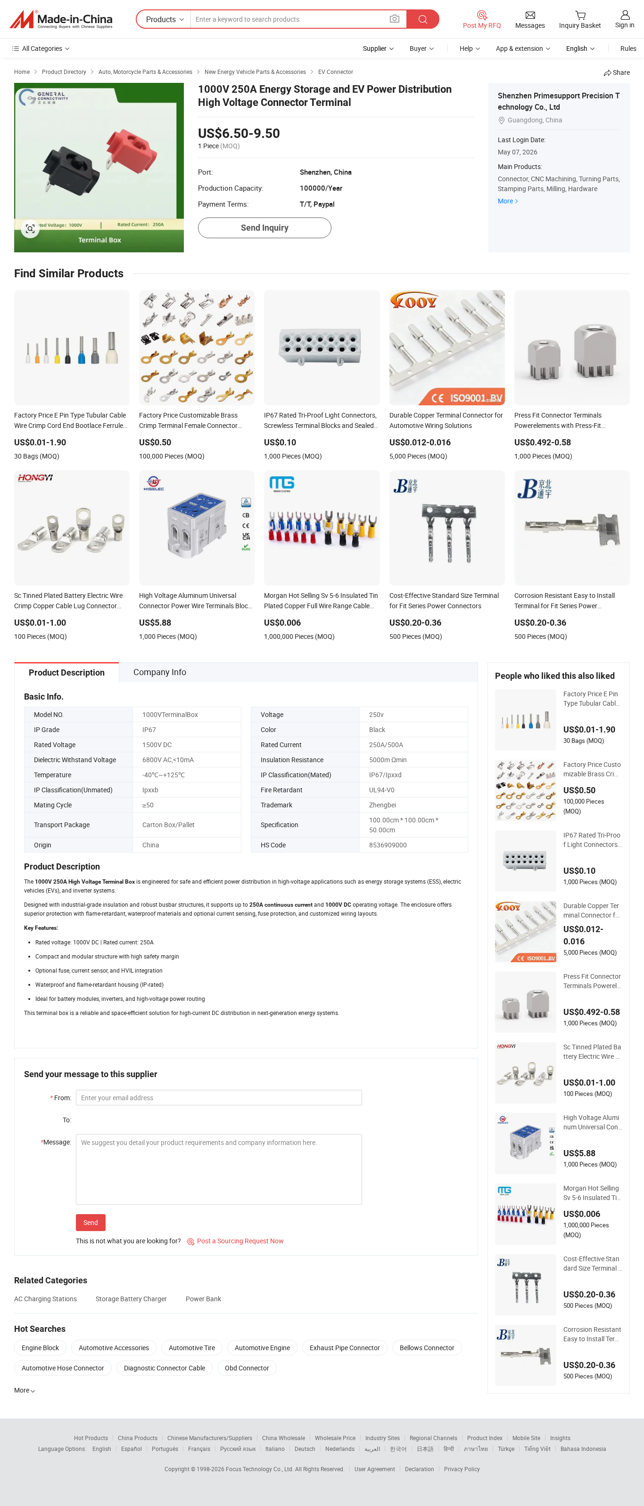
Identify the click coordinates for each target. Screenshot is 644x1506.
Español (131, 1448)
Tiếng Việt (537, 1448)
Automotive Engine (262, 1347)
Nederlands (340, 1448)
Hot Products (91, 1438)
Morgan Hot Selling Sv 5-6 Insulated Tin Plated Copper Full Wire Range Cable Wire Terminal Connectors (592, 1193)
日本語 (425, 1448)
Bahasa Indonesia (583, 1448)
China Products (137, 1438)
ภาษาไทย (476, 1448)
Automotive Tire (192, 1347)
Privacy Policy (462, 1469)
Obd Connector (247, 1367)
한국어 (398, 1448)
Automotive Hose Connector (63, 1367)
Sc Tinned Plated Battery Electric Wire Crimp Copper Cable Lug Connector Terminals (592, 1051)
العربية (372, 1448)
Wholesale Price (335, 1438)
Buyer (418, 48)
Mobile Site (526, 1438)
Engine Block (40, 1347)
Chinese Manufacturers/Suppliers (209, 1438)
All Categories (42, 48)
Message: (56, 1141)
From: (60, 1097)
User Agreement (375, 1469)
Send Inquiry (265, 228)
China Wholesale (283, 1438)
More (505, 200)
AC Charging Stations (45, 1298)
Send (90, 1222)
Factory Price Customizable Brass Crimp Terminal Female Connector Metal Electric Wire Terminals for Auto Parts (592, 769)
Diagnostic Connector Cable (164, 1367)
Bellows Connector (427, 1347)
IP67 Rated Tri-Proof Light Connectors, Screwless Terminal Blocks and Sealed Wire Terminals (591, 839)
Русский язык (238, 1448)
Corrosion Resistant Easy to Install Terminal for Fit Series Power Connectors (592, 1334)
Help (466, 48)
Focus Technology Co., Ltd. (260, 1469)
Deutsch (305, 1448)
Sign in (625, 24)
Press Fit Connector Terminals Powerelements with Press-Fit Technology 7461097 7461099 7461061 (592, 981)
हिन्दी (449, 1448)
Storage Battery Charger (131, 1298)
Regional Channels (433, 1438)
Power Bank (203, 1298)
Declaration (419, 1469)
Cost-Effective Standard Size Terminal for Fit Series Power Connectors (591, 1263)
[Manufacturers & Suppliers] (60, 19)
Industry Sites (382, 1438)
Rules (628, 48)
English (101, 1448)
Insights (560, 1438)
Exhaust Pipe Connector (345, 1347)
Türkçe (506, 1448)
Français (199, 1448)
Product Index (485, 1438)
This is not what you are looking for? (128, 1240)
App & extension (519, 48)
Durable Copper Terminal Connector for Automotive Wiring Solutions (592, 910)
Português (165, 1448)
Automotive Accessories (114, 1347)
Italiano (275, 1448)
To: (67, 1119)
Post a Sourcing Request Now (235, 1240)
